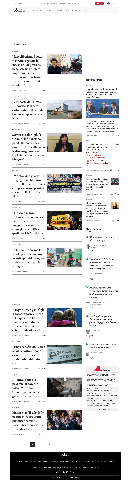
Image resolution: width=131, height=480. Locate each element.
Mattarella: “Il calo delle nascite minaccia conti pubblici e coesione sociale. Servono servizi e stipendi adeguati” (28, 420)
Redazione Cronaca (94, 194)
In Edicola (43, 3)
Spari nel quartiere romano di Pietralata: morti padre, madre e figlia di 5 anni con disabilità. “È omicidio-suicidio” (97, 184)
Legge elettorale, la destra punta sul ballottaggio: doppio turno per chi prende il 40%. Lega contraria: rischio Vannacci (101, 93)
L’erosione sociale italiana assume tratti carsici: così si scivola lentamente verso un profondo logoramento (102, 264)
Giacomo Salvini (92, 135)
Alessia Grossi (18, 238)
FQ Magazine (62, 3)
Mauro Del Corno (19, 90)
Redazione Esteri (19, 201)
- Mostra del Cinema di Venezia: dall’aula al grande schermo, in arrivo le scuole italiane (100, 389)
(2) (45, 123)
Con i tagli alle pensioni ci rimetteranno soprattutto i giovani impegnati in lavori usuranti (102, 320)
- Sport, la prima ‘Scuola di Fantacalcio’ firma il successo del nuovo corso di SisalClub (101, 404)
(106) (44, 238)
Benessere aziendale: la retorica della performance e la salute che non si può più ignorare (103, 292)
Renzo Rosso (96, 353)
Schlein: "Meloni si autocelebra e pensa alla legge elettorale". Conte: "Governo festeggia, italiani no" (97, 160)
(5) (45, 164)
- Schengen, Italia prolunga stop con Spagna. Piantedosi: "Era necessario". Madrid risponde (101, 379)
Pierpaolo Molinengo (21, 335)
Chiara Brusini (92, 170)
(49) (44, 201)
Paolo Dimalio (18, 434)
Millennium (54, 3)
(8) (45, 434)
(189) (117, 170)
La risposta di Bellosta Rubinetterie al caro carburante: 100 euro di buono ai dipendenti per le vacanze (28, 110)
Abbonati (99, 4)
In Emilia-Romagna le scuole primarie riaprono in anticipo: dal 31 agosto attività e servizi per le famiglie (28, 258)
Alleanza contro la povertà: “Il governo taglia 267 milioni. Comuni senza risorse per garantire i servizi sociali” (28, 387)
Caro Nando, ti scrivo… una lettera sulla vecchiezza (102, 346)
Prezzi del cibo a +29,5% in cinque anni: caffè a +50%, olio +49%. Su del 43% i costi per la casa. (97, 148)
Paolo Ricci (96, 330)
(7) (92, 250)
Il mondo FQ (74, 3)
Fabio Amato (103, 170)
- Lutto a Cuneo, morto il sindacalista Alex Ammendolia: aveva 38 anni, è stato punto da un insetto (102, 394)
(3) (45, 271)
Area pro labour (98, 302)
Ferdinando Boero (98, 245)
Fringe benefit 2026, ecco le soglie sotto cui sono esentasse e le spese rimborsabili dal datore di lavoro (29, 354)
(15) (92, 358)
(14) (118, 194)
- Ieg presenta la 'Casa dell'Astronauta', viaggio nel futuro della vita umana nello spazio (101, 375)
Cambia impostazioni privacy (58, 461)
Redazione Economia (20, 123)
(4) (45, 335)
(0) (45, 368)
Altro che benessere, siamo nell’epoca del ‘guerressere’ (101, 238)
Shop (68, 3)
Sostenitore (96, 274)
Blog (48, 3)
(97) (117, 220)
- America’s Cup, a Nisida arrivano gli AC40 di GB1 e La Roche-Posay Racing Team (101, 384)
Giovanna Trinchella (20, 271)
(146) (44, 90)
